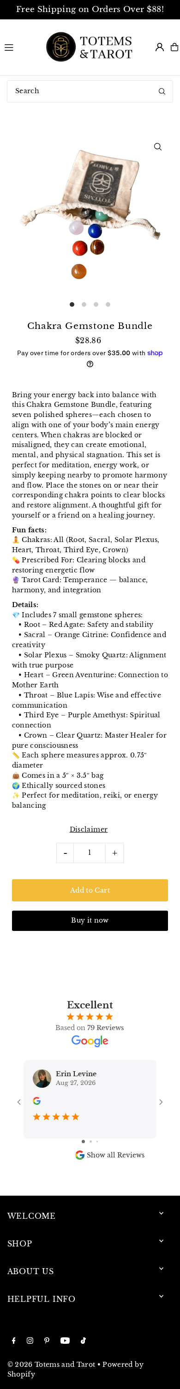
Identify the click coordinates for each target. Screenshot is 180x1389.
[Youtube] (65, 1341)
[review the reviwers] (37, 1102)
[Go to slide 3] (97, 1141)
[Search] (162, 91)
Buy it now (89, 920)
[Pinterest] (46, 1341)
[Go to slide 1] (83, 1141)
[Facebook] (14, 1341)
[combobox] (90, 91)
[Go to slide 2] (91, 1141)
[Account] (160, 47)
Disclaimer (89, 830)
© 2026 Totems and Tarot (51, 1365)
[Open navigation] (19, 47)
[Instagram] (30, 1341)
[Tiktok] (83, 1341)
